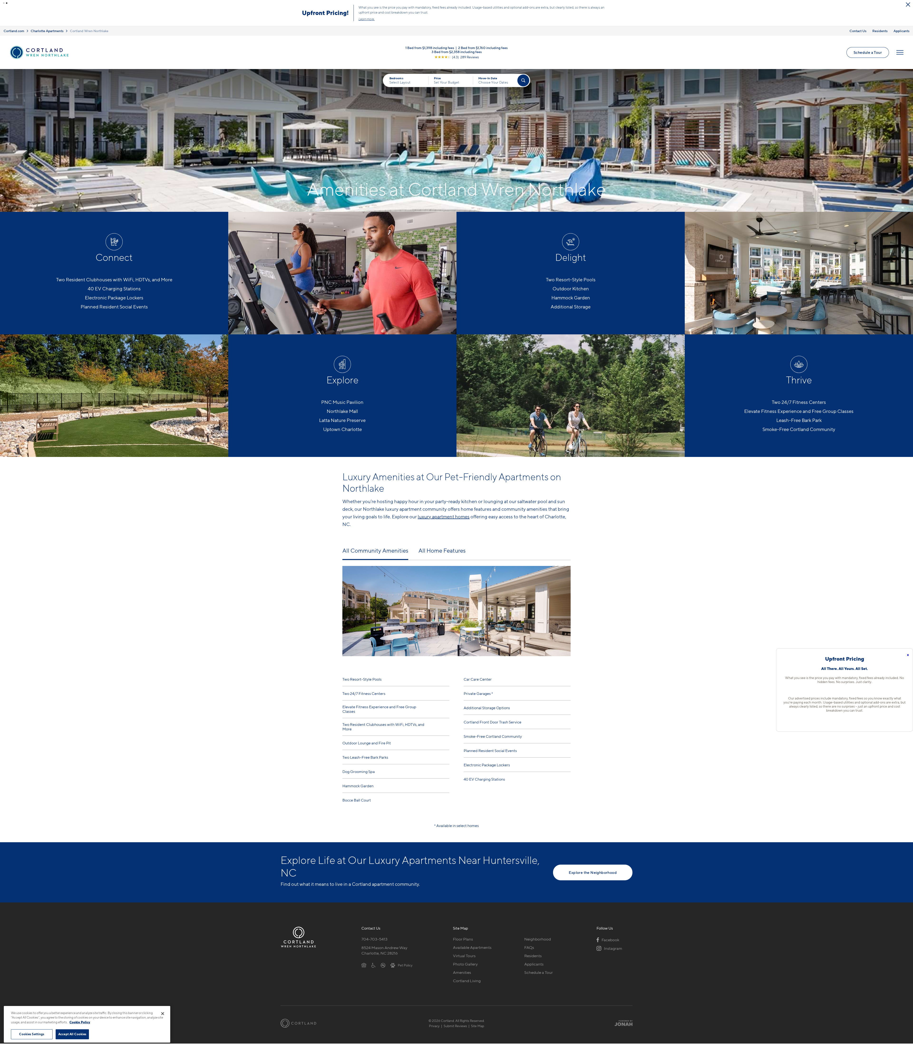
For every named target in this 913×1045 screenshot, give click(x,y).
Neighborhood (537, 940)
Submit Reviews (455, 1027)
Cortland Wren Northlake (89, 32)
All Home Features (442, 552)
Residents (880, 32)
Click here (485, 17)
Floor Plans (463, 940)
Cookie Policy (79, 1022)
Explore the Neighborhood (593, 874)
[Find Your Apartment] (523, 82)
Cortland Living (467, 982)
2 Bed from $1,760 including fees (483, 49)
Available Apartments (472, 948)
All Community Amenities (375, 552)
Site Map (477, 1027)
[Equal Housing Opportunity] (363, 966)
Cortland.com (14, 32)
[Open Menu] (899, 54)
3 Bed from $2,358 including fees (457, 53)
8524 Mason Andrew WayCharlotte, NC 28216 (384, 952)
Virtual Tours (464, 957)
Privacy (434, 1027)
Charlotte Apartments (47, 32)
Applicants (901, 32)
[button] (4, 3)
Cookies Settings (31, 1034)
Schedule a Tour (531, 14)
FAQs (529, 948)
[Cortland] (298, 1024)
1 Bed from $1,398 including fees (429, 49)
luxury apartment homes (444, 518)
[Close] (162, 1013)
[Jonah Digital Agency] (621, 1024)
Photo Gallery (465, 965)
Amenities (462, 973)
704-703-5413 (374, 940)
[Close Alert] (908, 4)
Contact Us (858, 32)
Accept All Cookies (72, 1034)
